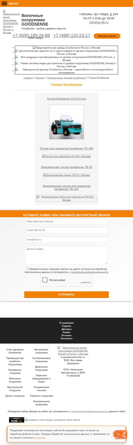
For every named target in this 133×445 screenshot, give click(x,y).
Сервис (66, 326)
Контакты (66, 338)
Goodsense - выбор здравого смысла (43, 28)
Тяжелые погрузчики (41, 395)
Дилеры (67, 329)
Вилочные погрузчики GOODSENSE (34, 19)
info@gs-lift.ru (98, 22)
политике (40, 437)
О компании (66, 322)
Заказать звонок (107, 36)
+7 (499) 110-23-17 (71, 35)
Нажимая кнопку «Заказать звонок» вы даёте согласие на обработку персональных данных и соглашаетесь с (66, 270)
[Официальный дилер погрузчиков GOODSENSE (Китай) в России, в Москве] (11, 22)
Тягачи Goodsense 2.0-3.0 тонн (66, 98)
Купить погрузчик (15, 395)
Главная (28, 77)
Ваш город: (35, 37)
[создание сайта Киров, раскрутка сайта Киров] (52, 419)
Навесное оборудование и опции (41, 378)
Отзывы (66, 335)
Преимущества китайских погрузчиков (15, 361)
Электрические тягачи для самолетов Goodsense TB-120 (66, 188)
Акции (66, 332)
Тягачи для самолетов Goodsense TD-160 (66, 148)
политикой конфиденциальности (89, 272)
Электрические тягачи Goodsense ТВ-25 (66, 167)
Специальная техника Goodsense (66, 77)
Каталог (40, 77)
